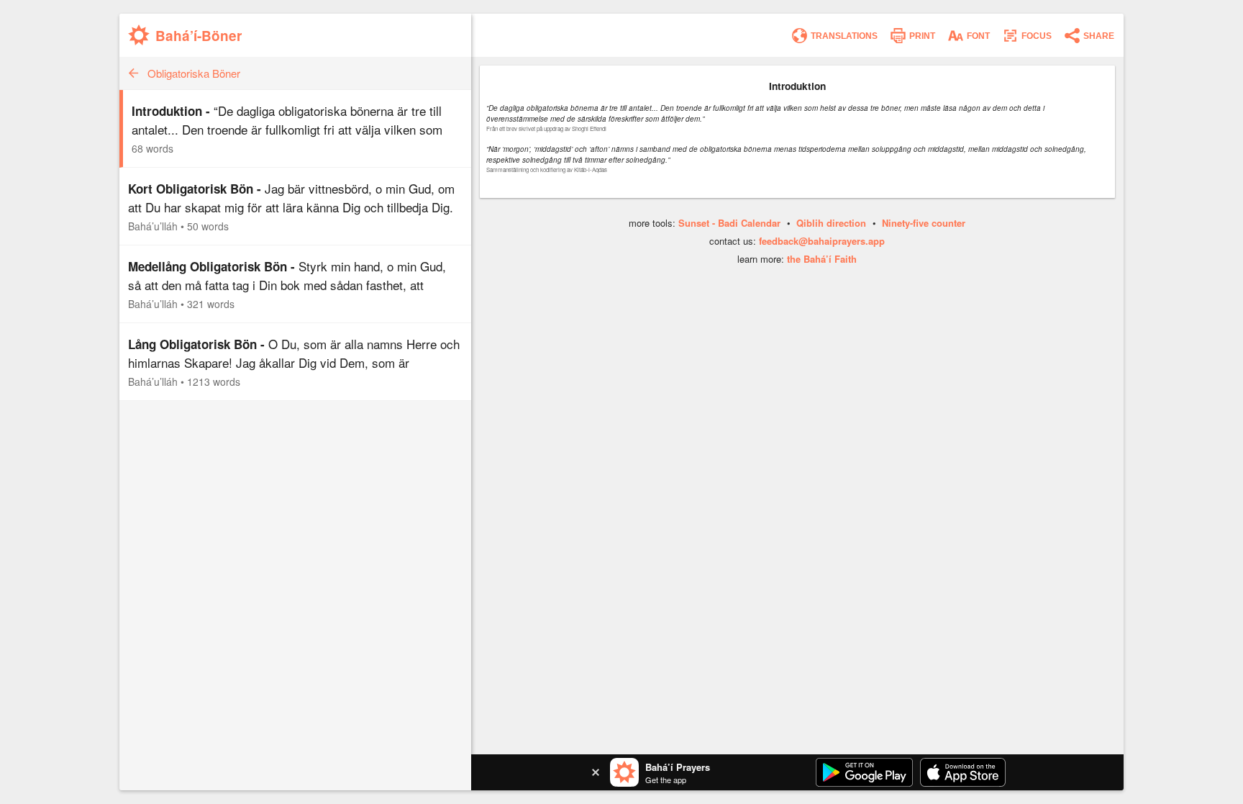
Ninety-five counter (923, 223)
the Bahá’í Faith (822, 259)
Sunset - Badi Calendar (729, 223)
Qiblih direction (831, 223)
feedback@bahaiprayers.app (822, 241)
